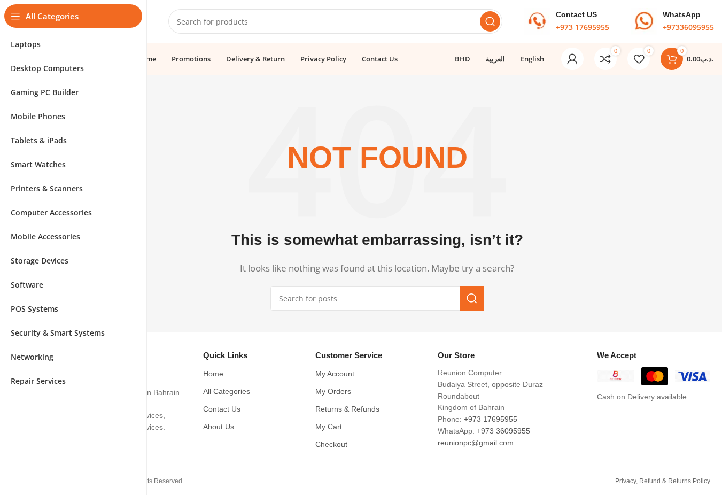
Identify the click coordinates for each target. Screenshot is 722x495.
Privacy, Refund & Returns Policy (662, 481)
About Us (218, 427)
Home (213, 374)
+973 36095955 (503, 431)
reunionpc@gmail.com (476, 443)
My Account (334, 374)
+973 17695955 (490, 419)
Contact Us (221, 409)
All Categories (226, 392)
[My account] (572, 58)
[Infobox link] (566, 21)
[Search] (490, 21)
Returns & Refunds (347, 409)
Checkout (331, 444)
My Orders (333, 392)
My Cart (328, 427)
